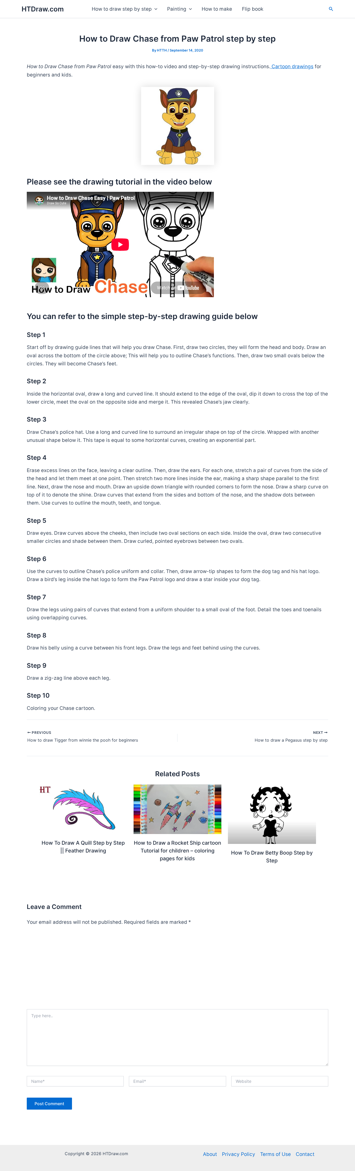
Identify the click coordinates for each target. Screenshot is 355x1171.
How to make (217, 9)
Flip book (252, 9)
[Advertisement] (177, 970)
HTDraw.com (43, 9)
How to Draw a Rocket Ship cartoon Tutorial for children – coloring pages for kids (177, 851)
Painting (176, 9)
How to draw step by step (122, 9)
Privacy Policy (238, 1154)
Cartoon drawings (291, 66)
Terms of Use (275, 1154)
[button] (154, 9)
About (210, 1154)
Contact (305, 1154)
